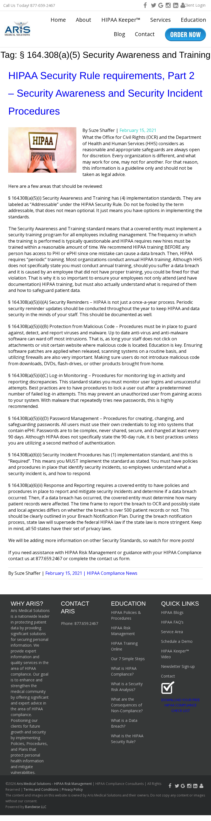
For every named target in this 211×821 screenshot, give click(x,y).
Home (58, 19)
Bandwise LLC (35, 806)
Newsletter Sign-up (178, 666)
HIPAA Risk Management (123, 630)
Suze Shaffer (102, 130)
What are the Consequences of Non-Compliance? (127, 705)
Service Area (172, 631)
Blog (119, 34)
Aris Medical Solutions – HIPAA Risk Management (55, 783)
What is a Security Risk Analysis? (127, 686)
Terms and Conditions (41, 789)
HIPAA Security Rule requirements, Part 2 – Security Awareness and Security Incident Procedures (105, 93)
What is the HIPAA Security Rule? (127, 738)
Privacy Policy (72, 789)
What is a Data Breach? (124, 723)
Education (193, 19)
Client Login (195, 5)
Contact (145, 34)
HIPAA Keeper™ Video (175, 653)
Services (160, 19)
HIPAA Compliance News (112, 573)
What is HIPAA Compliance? (124, 671)
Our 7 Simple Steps (128, 658)
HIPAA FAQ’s (172, 622)
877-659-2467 (42, 5)
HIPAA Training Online (124, 646)
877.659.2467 (86, 623)
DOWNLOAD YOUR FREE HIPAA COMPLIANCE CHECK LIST (180, 705)
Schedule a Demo (177, 641)
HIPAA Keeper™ (120, 19)
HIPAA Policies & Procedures (126, 615)
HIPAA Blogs (172, 612)
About (83, 19)
